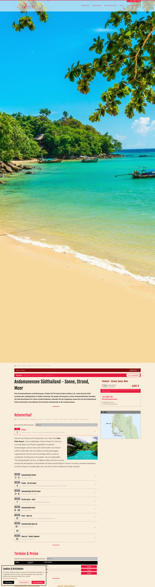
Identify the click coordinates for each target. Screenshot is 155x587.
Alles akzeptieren (38, 582)
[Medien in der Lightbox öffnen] (121, 426)
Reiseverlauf (27, 375)
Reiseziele (85, 5)
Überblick (19, 375)
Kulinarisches (132, 5)
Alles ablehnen (24, 582)
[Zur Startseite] (26, 5)
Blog (122, 5)
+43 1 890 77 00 (107, 397)
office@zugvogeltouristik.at (109, 399)
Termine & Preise (37, 375)
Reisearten (96, 5)
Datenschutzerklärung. (10, 578)
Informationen (110, 5)
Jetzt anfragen (133, 375)
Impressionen (48, 375)
